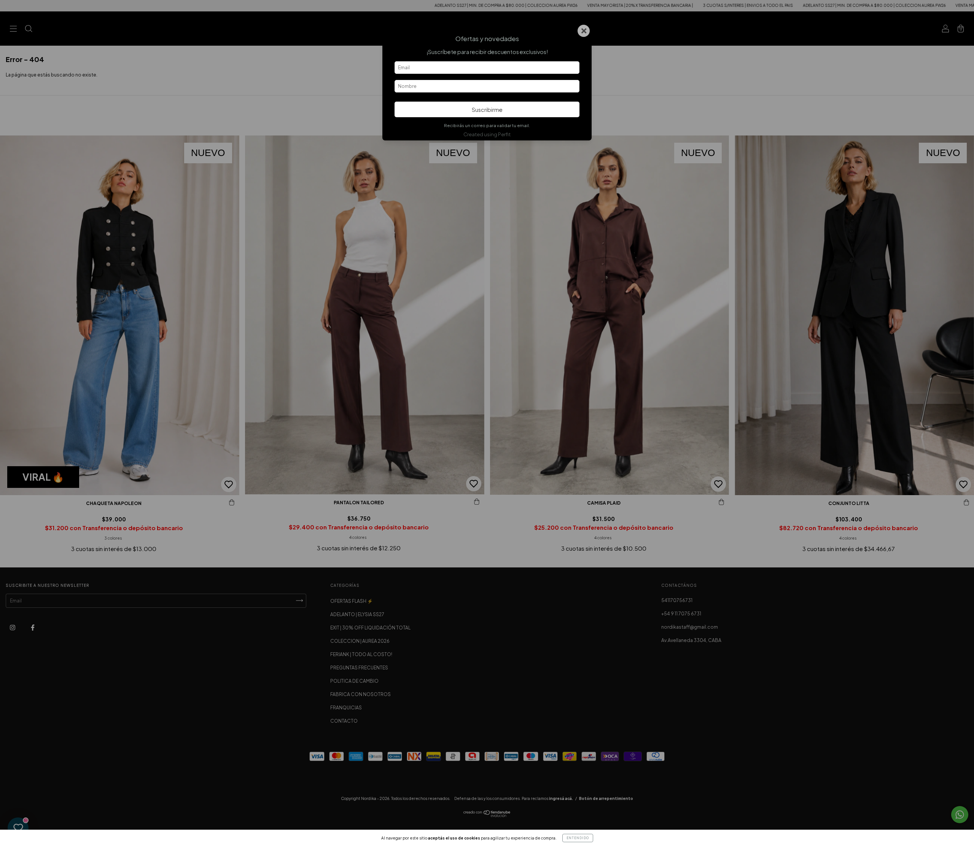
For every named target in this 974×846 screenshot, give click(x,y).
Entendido (578, 838)
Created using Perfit (487, 134)
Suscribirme (487, 109)
